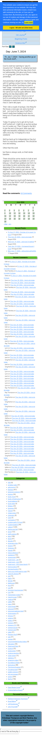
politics (10, 620)
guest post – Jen (13, 560)
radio (9, 632)
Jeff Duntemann (13, 704)
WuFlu (10, 679)
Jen (9, 576)
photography (12, 613)
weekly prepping (13, 672)
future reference (13, 553)
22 (33, 216)
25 (14, 219)
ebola (10, 538)
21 (29, 216)
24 (10, 219)
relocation (11, 644)
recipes (10, 639)
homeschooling (13, 569)
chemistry (11, 515)
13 (24, 213)
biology (10, 494)
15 (33, 213)
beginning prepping (14, 492)
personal (11, 609)
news (9, 604)
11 (14, 213)
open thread (12, 606)
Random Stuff (12, 634)
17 (10, 216)
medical (10, 599)
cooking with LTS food (15, 522)
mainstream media (14, 595)
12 (19, 213)
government (12, 557)
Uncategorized (12, 669)
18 (14, 216)
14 (29, 213)
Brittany (10, 506)
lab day (10, 581)
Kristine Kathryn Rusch (15, 690)
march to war (12, 597)
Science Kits (20, 43)
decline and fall (12, 529)
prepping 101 (12, 625)
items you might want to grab (17, 571)
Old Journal (20, 35)
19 (19, 216)
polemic (10, 618)
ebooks (10, 541)
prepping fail (12, 630)
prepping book (12, 627)
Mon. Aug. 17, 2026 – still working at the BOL (22, 251)
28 (29, 219)
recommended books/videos (17, 641)
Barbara (10, 489)
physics (10, 616)
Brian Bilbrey (12, 701)
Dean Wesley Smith (14, 687)
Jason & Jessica (13, 574)
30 (5, 221)
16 (5, 216)
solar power (12, 655)
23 (5, 219)
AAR (9, 482)
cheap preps (12, 513)
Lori (9, 592)
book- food (11, 496)
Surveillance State (13, 662)
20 (24, 216)
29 (33, 219)
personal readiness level (15, 611)
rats (9, 637)
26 (19, 219)
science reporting (13, 653)
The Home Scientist (14, 667)
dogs (9, 532)
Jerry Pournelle (12, 707)
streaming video (13, 660)
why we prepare (13, 674)
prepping (11, 623)
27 (24, 219)
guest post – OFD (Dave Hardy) (18, 564)
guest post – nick (13, 562)
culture (10, 527)
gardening (11, 555)
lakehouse (11, 583)
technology (11, 665)
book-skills (11, 503)
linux (9, 585)
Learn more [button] (28, 22)
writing (10, 676)
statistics (11, 658)
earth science (12, 534)
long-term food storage (15, 590)
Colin (9, 517)
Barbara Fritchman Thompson (18, 699)
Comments (26, 193)
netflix (10, 602)
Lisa (9, 588)
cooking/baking (13, 524)
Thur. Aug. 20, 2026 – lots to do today (20, 237)
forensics (11, 548)
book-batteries (12, 501)
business (11, 508)
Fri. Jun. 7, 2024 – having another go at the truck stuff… (20, 58)
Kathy (10, 578)
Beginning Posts (21, 39)
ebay (9, 536)
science (10, 648)
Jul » (9, 224)
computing (11, 520)
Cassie (10, 510)
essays (10, 546)
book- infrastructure (14, 499)
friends (10, 550)
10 (10, 213)
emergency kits (13, 543)
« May (6, 224)
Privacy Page (21, 31)
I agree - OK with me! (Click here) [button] (21, 28)
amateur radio (12, 485)
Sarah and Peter (13, 646)
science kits (11, 651)
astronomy (11, 487)
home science (12, 567)
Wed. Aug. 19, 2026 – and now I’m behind (21, 242)
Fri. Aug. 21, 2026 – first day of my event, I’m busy (22, 233)
